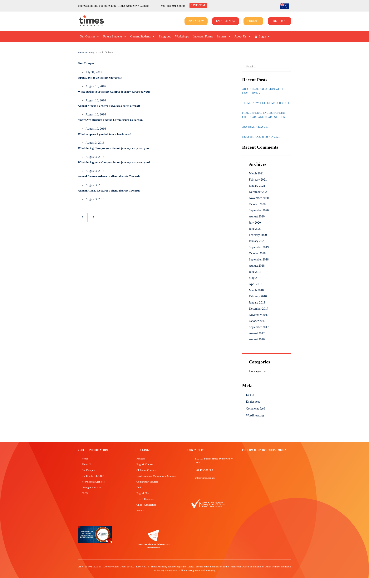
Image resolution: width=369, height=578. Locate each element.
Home (85, 458)
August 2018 (257, 265)
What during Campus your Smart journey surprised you (113, 148)
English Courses (144, 464)
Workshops (182, 36)
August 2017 (257, 333)
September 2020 (259, 210)
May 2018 (255, 277)
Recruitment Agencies (93, 481)
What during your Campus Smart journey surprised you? (114, 162)
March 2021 (256, 173)
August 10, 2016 (96, 86)
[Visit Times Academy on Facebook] (244, 460)
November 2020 (259, 198)
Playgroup (165, 36)
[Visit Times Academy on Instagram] (255, 460)
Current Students (140, 36)
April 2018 (255, 284)
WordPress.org (255, 415)
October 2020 (257, 204)
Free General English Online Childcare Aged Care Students (265, 115)
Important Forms (203, 36)
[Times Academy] (82, 21)
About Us (240, 36)
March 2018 (256, 290)
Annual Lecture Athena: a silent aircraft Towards (109, 176)
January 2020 (257, 241)
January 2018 (257, 302)
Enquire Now (225, 21)
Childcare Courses (145, 470)
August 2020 (257, 216)
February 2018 (258, 296)
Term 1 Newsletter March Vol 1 (265, 103)
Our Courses (87, 36)
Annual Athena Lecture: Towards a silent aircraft (109, 105)
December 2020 (258, 191)
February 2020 (258, 234)
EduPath (253, 21)
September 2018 (259, 259)
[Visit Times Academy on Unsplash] (249, 460)
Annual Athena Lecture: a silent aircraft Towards (109, 190)
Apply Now (196, 21)
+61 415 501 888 (171, 5)
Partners (221, 36)
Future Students (112, 36)
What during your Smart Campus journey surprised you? (114, 91)
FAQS (85, 493)
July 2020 (255, 222)
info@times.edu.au (205, 477)
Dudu (139, 487)
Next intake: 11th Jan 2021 (261, 136)
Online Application (146, 504)
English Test (142, 493)
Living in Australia (91, 487)
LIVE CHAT (198, 5)
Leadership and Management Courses (155, 475)
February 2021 (258, 179)
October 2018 (257, 253)
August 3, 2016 (95, 142)
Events (140, 510)
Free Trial (279, 21)
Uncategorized (258, 371)
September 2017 (259, 327)
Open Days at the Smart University (100, 77)
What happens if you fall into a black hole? (104, 134)
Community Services (147, 481)
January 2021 (257, 185)
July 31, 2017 (94, 72)
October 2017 (257, 321)
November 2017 (259, 314)
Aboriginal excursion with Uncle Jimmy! (262, 91)
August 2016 (257, 339)
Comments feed (255, 408)
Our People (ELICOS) (93, 475)
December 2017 (258, 308)
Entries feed (253, 401)
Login (262, 36)
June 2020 (255, 228)
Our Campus (86, 63)
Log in (250, 394)
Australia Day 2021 (256, 126)
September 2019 (259, 247)
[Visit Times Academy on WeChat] (261, 460)
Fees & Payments (145, 499)
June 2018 (255, 271)
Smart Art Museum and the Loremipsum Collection (110, 119)
